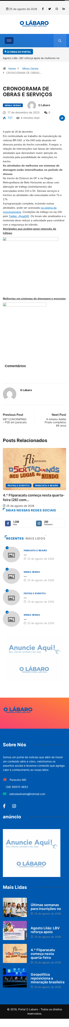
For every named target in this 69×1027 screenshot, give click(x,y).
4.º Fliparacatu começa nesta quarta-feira (43, 954)
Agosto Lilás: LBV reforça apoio (45, 930)
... (25, 554)
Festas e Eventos (19, 485)
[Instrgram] (57, 9)
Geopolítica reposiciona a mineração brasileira (47, 978)
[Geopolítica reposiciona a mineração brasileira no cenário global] (15, 978)
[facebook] (43, 9)
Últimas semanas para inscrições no (46, 907)
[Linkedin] (63, 9)
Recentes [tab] (15, 538)
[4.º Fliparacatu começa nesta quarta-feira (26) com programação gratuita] (15, 953)
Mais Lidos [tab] (35, 538)
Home (12, 68)
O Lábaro (44, 105)
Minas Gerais (30, 68)
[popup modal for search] (60, 40)
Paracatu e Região (46, 485)
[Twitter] (49, 9)
